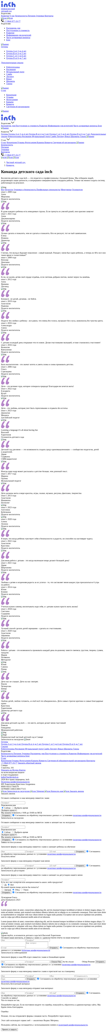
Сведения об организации (17, 106)
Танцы (9, 83)
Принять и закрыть (9, 1030)
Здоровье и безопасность (25, 189)
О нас (12, 16)
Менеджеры (66, 189)
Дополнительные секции (12, 63)
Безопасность (21, 16)
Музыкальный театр (15, 72)
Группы (4, 47)
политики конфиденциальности (87, 815)
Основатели (77, 189)
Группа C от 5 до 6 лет (16, 56)
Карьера (9, 102)
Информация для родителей (18, 35)
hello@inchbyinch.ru (9, 777)
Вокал (9, 79)
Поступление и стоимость (17, 30)
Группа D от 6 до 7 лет (16, 58)
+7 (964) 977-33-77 (9, 763)
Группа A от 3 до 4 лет (16, 51)
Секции (4, 746)
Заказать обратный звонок (29, 763)
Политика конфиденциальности (15, 782)
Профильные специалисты (48, 189)
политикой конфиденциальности (73, 1025)
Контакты (49, 16)
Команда (10, 104)
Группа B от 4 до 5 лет (16, 53)
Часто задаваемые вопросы (18, 37)
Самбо (9, 74)
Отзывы (9, 97)
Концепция (11, 95)
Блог (8, 40)
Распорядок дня (13, 28)
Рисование (11, 69)
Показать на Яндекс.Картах (13, 770)
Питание (32, 16)
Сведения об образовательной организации (66, 761)
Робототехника (13, 67)
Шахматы (10, 81)
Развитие (5, 16)
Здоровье (40, 16)
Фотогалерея (12, 99)
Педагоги (9, 189)
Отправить (6, 815)
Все (2, 189)
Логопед (10, 76)
